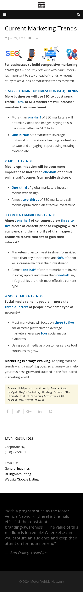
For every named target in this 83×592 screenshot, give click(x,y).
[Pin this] (49, 411)
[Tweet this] (18, 411)
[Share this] (9, 411)
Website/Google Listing (22, 479)
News (36, 38)
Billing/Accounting (18, 474)
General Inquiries (17, 468)
